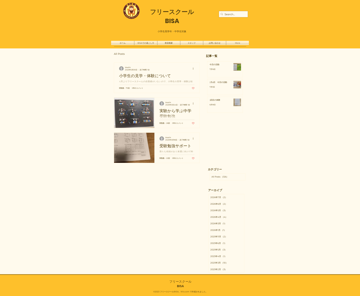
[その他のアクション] (194, 68)
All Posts (119, 53)
